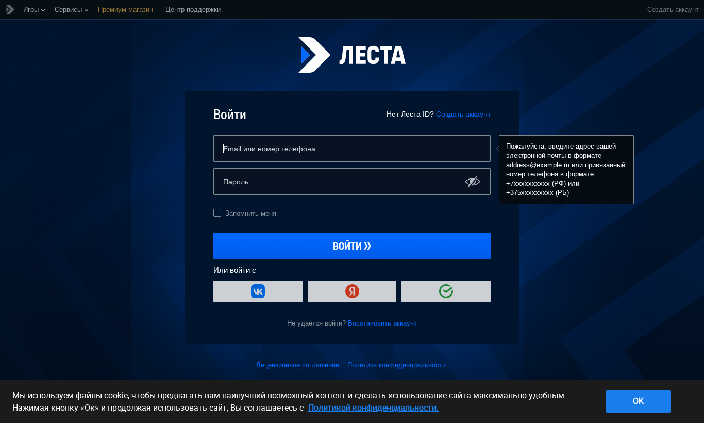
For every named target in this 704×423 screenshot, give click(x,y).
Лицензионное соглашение (297, 365)
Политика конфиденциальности (396, 365)
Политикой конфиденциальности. (373, 407)
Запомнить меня (250, 213)
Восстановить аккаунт (382, 323)
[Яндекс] (352, 291)
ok (638, 400)
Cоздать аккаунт (673, 9)
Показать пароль (473, 181)
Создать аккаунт (463, 114)
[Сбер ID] (446, 291)
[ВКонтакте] (258, 291)
